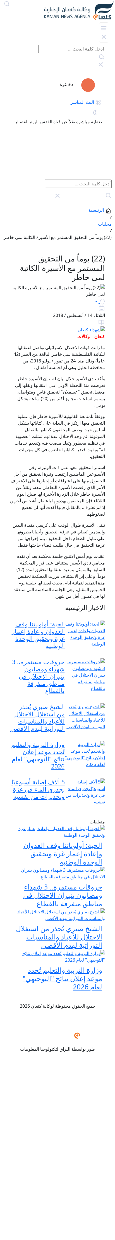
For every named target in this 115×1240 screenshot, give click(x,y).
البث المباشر (83, 102)
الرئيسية (96, 210)
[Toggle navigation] (103, 32)
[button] (100, 301)
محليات (105, 224)
